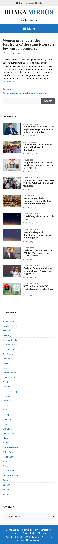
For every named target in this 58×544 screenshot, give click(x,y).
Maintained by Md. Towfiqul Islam (22, 529)
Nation (6, 442)
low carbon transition (37, 92)
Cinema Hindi (9, 349)
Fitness (6, 396)
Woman (6, 489)
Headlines (29, 248)
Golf (5, 410)
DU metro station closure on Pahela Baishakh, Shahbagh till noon (38, 183)
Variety (6, 484)
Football (7, 400)
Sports (6, 466)
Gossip (6, 414)
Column (9, 89)
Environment (9, 377)
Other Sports (9, 452)
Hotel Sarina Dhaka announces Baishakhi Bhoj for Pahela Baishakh (37, 201)
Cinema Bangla (10, 339)
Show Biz (7, 461)
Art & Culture (32, 142)
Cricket (6, 363)
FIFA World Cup (10, 391)
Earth (5, 367)
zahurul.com (35, 540)
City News (29, 196)
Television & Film (11, 475)
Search (48, 100)
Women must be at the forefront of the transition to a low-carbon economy (28, 44)
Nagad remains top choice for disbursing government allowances (38, 165)
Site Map (42, 533)
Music (5, 438)
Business (29, 160)
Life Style (7, 428)
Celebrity (7, 335)
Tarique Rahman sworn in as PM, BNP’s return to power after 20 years (39, 253)
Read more (8, 81)
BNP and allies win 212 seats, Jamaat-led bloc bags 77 (38, 289)
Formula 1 (7, 405)
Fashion (6, 382)
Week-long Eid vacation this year (38, 217)
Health (6, 424)
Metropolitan (9, 433)
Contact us (45, 529)
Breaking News (10, 326)
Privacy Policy (29, 533)
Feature (6, 386)
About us (16, 533)
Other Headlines (33, 124)
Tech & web (8, 470)
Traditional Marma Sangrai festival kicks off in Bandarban (38, 147)
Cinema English (10, 344)
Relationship (9, 456)
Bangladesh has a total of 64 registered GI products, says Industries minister (38, 129)
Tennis (6, 480)
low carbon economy (16, 92)
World (6, 494)
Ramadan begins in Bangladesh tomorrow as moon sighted (37, 235)
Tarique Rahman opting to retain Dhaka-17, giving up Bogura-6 (37, 271)
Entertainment (10, 372)
